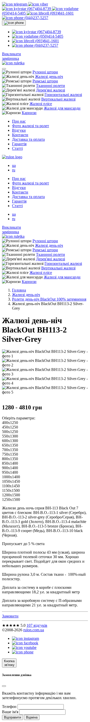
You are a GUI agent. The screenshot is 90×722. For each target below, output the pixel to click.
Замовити (10, 616)
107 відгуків (36, 625)
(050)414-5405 (50, 36)
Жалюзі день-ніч (49, 76)
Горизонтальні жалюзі (63, 94)
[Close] (4, 686)
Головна (19, 290)
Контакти (20, 135)
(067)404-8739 (39, 9)
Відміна (32, 717)
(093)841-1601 (61, 13)
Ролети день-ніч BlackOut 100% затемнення (49, 299)
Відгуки (19, 130)
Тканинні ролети (50, 85)
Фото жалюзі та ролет (30, 126)
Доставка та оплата (28, 139)
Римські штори (45, 81)
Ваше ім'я (10, 712)
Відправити (12, 717)
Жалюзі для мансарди (62, 108)
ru (13, 170)
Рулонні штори (45, 72)
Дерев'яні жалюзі (50, 90)
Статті (17, 148)
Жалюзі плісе (41, 104)
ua (14, 165)
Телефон (9, 706)
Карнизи (29, 113)
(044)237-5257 (36, 18)
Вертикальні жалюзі (58, 99)
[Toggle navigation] (4, 69)
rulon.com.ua (33, 630)
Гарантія (19, 144)
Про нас (19, 121)
